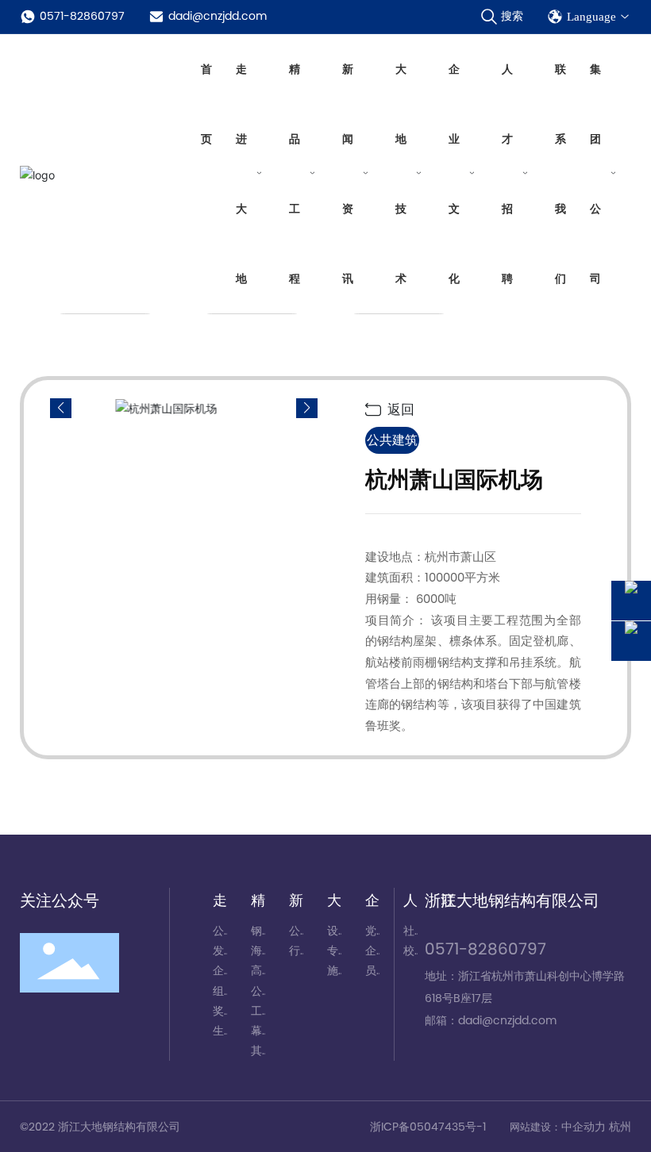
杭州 (620, 1127)
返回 (398, 409)
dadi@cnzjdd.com (217, 16)
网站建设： (535, 1127)
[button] (307, 407)
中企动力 (585, 1127)
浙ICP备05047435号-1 (428, 1127)
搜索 (512, 16)
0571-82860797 (82, 16)
